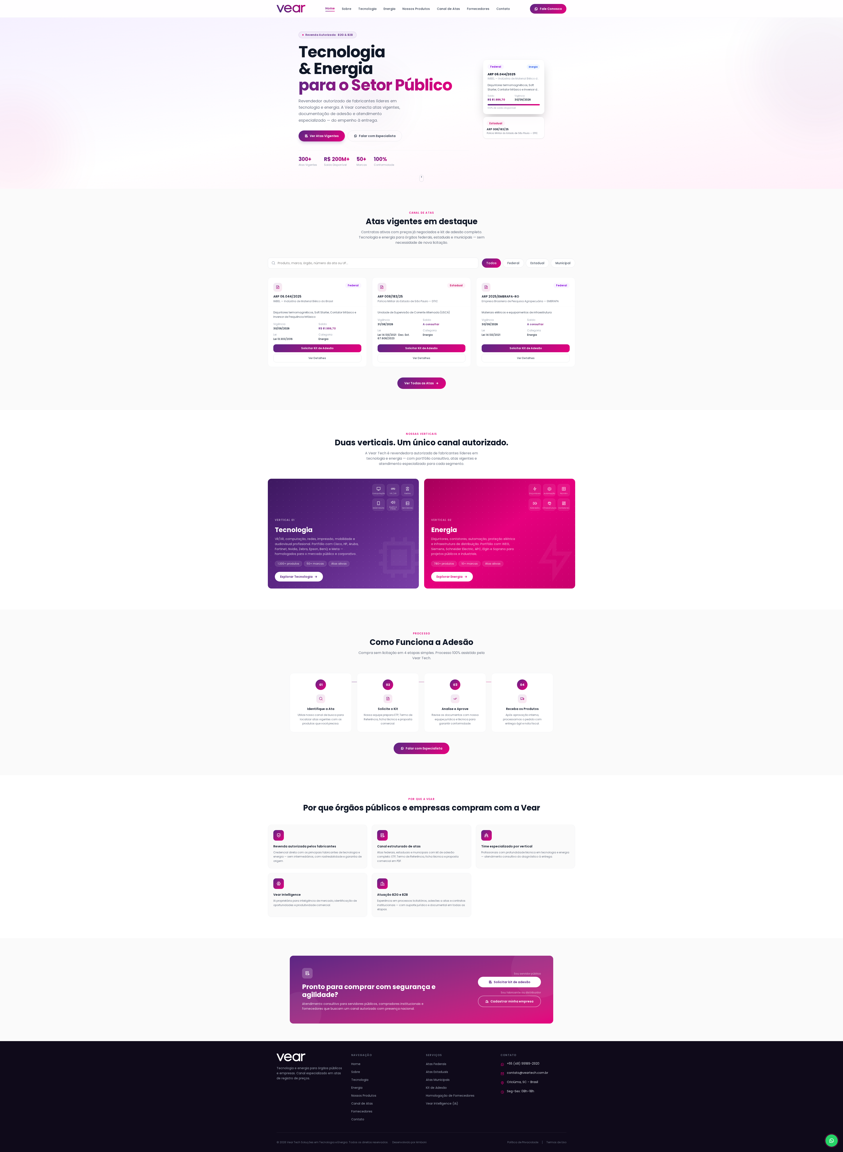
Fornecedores (478, 9)
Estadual (537, 263)
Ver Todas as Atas (419, 383)
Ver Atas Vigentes (324, 136)
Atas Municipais (438, 1080)
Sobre (346, 9)
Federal (513, 263)
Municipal (563, 263)
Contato (503, 9)
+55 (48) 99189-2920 (523, 1063)
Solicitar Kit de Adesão (317, 348)
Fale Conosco (551, 9)
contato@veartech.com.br (527, 1073)
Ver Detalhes (317, 358)
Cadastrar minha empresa (511, 1001)
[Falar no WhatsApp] (831, 1140)
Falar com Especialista (377, 136)
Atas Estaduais (437, 1072)
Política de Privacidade (522, 1142)
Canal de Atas (448, 9)
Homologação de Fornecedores (450, 1095)
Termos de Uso (556, 1142)
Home (330, 8)
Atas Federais (436, 1064)
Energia (389, 9)
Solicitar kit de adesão (512, 982)
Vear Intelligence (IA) (442, 1103)
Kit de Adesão (436, 1087)
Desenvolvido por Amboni (409, 1142)
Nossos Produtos (416, 9)
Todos (491, 263)
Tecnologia (367, 9)
